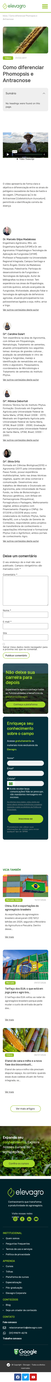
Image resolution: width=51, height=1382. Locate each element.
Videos (8, 58)
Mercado (10, 900)
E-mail (7, 621)
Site (5, 633)
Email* (10, 768)
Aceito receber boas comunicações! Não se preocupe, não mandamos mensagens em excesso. (26, 793)
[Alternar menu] (45, 6)
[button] (43, 93)
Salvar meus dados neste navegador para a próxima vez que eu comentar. (25, 648)
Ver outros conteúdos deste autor (21, 310)
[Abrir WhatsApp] (44, 1375)
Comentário (10, 574)
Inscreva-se (26, 818)
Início (5, 16)
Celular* (11, 778)
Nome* (10, 758)
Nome (7, 610)
